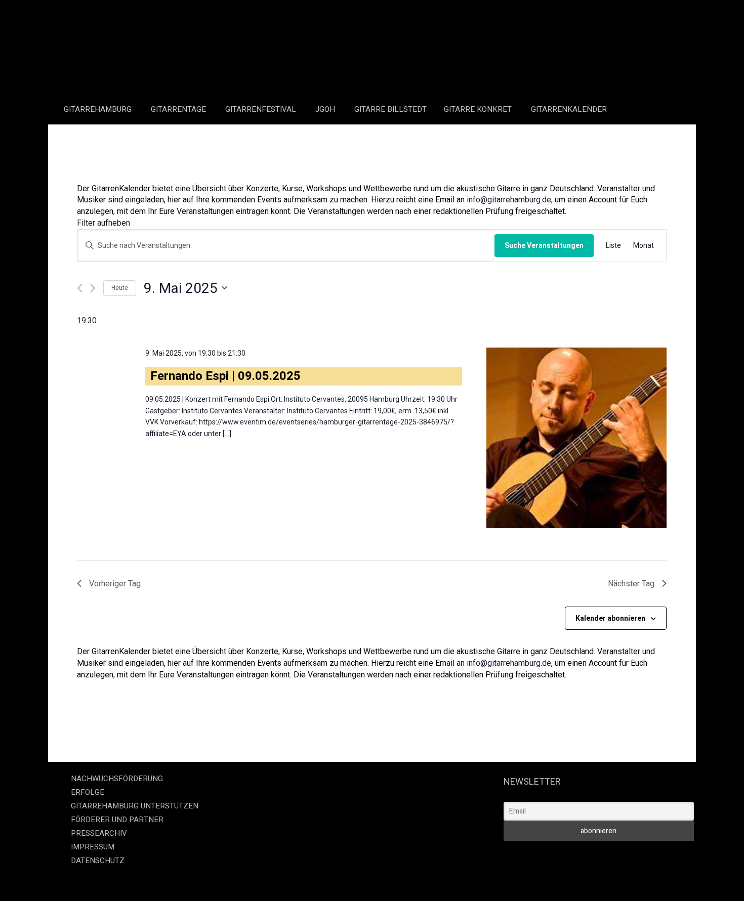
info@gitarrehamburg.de (509, 199)
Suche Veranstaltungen (544, 245)
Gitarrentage (179, 109)
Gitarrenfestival (261, 109)
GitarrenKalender (569, 109)
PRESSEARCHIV (99, 833)
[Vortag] (79, 288)
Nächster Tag (631, 583)
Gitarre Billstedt (390, 109)
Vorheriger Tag (115, 583)
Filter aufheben (103, 223)
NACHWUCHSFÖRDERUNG (117, 778)
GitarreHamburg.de (312, 881)
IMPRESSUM (92, 846)
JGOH (326, 109)
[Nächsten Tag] (93, 288)
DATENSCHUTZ (98, 860)
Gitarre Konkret (479, 109)
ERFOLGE (87, 792)
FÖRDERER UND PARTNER (117, 819)
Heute (119, 287)
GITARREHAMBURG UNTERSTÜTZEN (134, 805)
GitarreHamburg (99, 109)
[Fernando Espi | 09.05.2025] (576, 438)
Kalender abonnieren (610, 618)
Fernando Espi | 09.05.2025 (225, 376)
